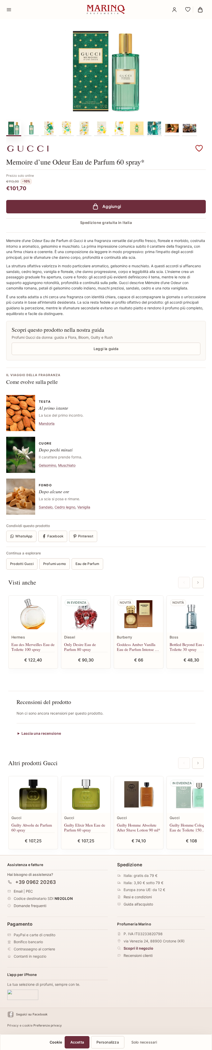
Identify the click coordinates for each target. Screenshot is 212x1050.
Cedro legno (65, 507)
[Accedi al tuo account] (174, 9)
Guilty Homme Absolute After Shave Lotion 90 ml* (138, 827)
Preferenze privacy (47, 1025)
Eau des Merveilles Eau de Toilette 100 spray (33, 647)
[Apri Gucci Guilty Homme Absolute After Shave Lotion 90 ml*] (138, 794)
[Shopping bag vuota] (200, 9)
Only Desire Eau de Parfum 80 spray (80, 647)
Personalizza (107, 1042)
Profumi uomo (54, 564)
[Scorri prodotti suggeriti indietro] (184, 582)
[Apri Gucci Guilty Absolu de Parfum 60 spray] (33, 794)
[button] (199, 148)
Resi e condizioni (138, 897)
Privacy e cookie (20, 1025)
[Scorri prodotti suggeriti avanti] (198, 582)
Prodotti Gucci (22, 564)
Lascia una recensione (41, 733)
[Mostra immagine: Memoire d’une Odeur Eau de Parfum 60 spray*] (13, 128)
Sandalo (45, 507)
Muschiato (66, 465)
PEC (29, 891)
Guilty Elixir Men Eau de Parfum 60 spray (84, 827)
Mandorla (47, 423)
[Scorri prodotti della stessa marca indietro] (184, 763)
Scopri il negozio (138, 948)
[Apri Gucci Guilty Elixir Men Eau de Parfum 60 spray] (86, 794)
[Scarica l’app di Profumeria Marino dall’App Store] (22, 994)
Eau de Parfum (87, 564)
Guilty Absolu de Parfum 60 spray (31, 827)
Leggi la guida (106, 348)
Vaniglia (83, 507)
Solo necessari (144, 1042)
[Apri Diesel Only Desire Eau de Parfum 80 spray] (86, 614)
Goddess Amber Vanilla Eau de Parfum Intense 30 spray (138, 647)
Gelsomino (47, 465)
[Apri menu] (8, 9)
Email (18, 891)
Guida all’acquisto (138, 904)
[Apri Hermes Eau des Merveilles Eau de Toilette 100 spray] (33, 614)
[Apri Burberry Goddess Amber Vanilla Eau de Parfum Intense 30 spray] (138, 614)
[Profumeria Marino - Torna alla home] (106, 9)
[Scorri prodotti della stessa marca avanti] (198, 763)
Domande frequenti (30, 905)
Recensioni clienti (138, 955)
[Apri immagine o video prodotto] (106, 71)
